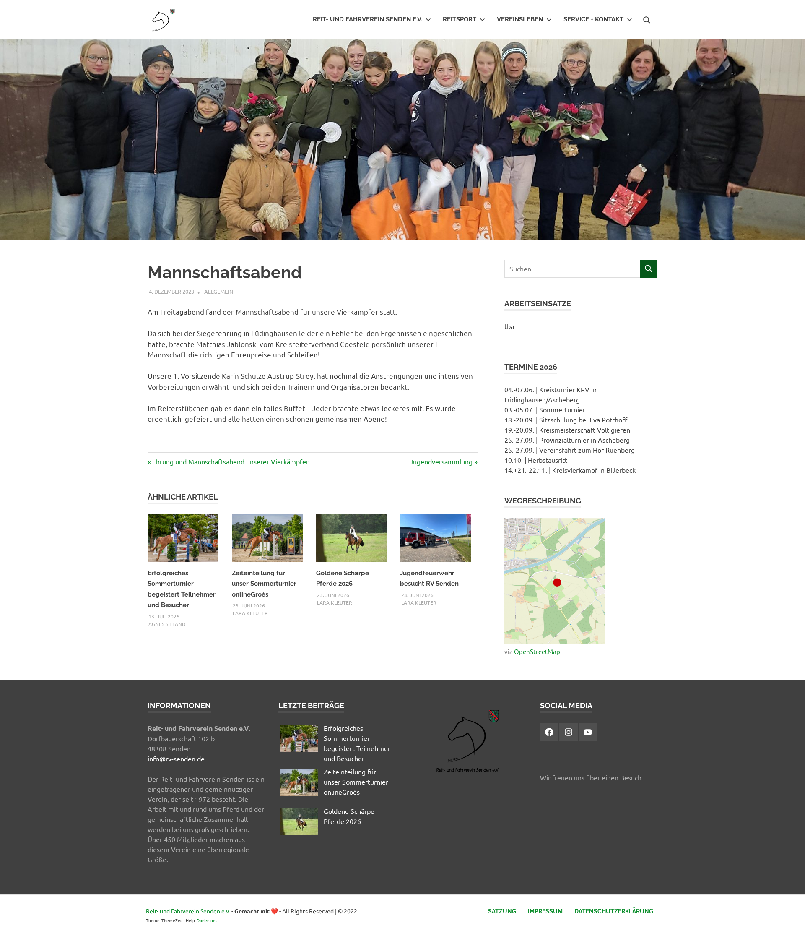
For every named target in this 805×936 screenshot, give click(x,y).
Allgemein (218, 291)
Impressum (545, 911)
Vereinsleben (520, 19)
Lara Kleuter (250, 613)
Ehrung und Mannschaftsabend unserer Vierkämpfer (230, 461)
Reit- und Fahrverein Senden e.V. (367, 19)
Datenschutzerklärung (613, 911)
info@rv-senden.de (176, 758)
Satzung (502, 911)
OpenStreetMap (537, 651)
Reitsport (459, 19)
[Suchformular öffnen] (646, 19)
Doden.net (207, 920)
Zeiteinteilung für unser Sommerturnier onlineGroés (264, 583)
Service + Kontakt (593, 19)
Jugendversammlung (441, 461)
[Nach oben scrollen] (790, 921)
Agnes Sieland (167, 624)
